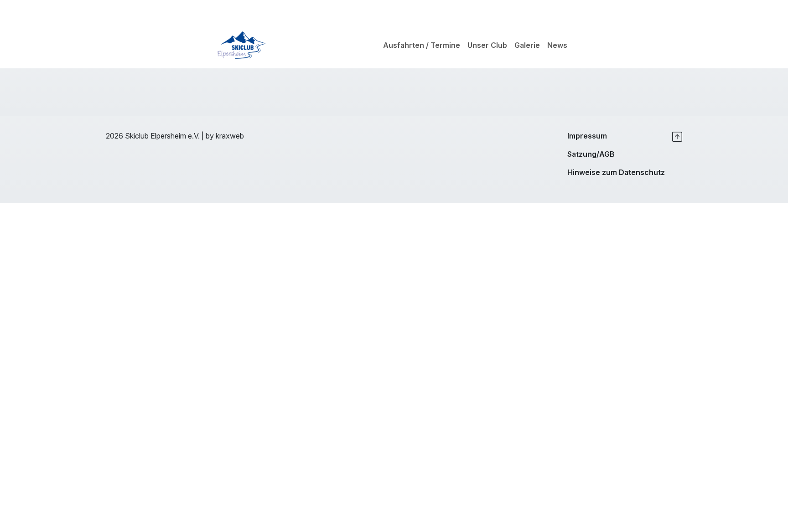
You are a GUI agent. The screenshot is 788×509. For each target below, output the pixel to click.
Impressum (587, 135)
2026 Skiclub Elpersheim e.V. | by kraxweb (175, 135)
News (557, 45)
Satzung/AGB (591, 154)
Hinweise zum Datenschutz (616, 172)
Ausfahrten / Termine (421, 45)
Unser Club (487, 45)
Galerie (527, 45)
